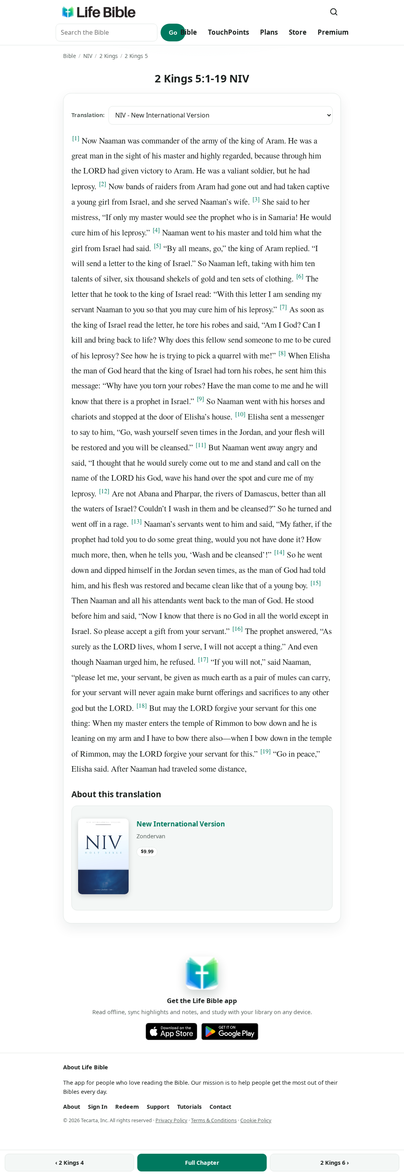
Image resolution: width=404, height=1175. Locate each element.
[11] (201, 445)
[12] (104, 491)
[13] (136, 521)
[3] (256, 199)
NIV (87, 56)
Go (173, 32)
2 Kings (108, 56)
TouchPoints (228, 32)
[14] (279, 552)
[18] (142, 705)
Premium (333, 32)
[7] (283, 307)
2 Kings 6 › (334, 1162)
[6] (299, 276)
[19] (265, 751)
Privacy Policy (171, 1120)
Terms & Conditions (214, 1120)
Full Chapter (202, 1162)
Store (298, 32)
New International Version (181, 823)
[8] (282, 353)
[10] (240, 414)
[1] (75, 138)
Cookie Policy (255, 1120)
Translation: (88, 115)
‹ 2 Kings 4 (69, 1162)
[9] (200, 399)
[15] (315, 583)
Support (158, 1106)
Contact (220, 1106)
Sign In (97, 1106)
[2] (102, 184)
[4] (156, 230)
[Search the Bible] (333, 12)
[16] (237, 628)
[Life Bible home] (99, 12)
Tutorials (189, 1106)
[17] (203, 659)
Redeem (127, 1106)
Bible (188, 32)
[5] (157, 246)
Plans (269, 32)
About (71, 1106)
